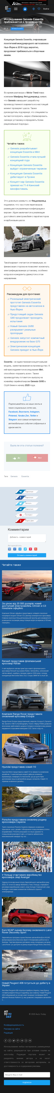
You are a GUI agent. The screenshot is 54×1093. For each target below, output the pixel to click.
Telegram (12, 420)
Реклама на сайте (12, 1029)
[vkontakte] (30, 1040)
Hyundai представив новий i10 (19, 767)
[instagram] (9, 1040)
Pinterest (12, 416)
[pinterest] (18, 1040)
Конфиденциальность (14, 1025)
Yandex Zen (23, 416)
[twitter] (13, 1040)
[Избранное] (39, 9)
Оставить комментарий (27, 555)
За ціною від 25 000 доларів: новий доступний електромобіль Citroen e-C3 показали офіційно (24, 606)
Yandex (30, 549)
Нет (39, 458)
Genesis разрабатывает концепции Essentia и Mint (25, 150)
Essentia (25, 476)
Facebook (13, 412)
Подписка (27, 1082)
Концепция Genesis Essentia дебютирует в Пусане (26, 175)
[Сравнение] (33, 9)
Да (18, 458)
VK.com (9, 549)
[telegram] (22, 1040)
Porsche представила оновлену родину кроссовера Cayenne (24, 821)
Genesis (14, 476)
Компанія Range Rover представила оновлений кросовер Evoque (22, 715)
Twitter (33, 416)
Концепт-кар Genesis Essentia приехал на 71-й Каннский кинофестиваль (27, 185)
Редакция (8, 1033)
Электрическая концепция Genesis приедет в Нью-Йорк (26, 348)
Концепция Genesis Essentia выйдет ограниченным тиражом (28, 167)
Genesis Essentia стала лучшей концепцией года (27, 159)
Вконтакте (24, 412)
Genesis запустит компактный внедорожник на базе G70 (27, 340)
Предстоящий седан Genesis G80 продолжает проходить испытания (26, 318)
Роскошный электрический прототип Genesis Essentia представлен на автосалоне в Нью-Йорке (27, 304)
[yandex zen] (26, 1040)
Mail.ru (20, 549)
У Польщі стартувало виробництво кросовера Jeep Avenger (22, 876)
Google (35, 549)
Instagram (34, 412)
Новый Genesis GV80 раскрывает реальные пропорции (23, 330)
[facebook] (5, 1040)
